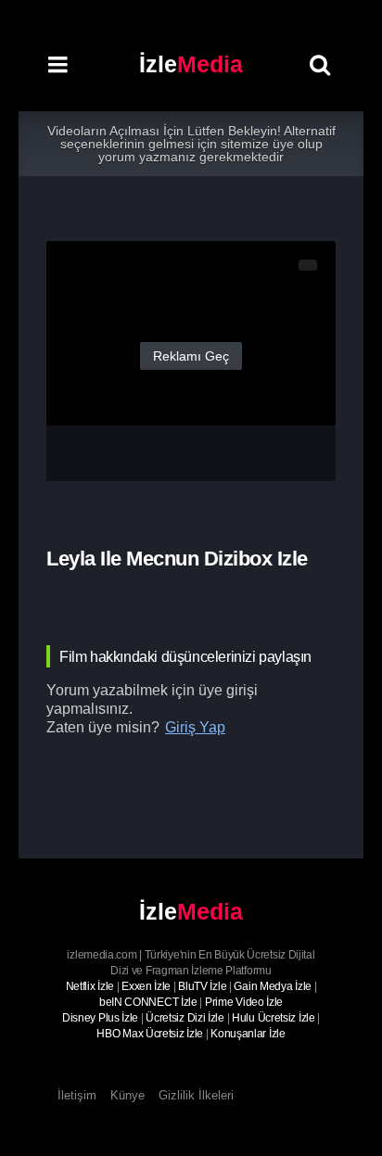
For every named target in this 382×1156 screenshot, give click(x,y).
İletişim (76, 1095)
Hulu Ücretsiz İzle (273, 1017)
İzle (191, 64)
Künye (127, 1095)
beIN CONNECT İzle (148, 1002)
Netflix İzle (90, 986)
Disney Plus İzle (100, 1017)
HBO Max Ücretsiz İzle (149, 1033)
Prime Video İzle (244, 1002)
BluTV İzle (202, 986)
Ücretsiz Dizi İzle (185, 1017)
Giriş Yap (195, 727)
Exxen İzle (146, 986)
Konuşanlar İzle (248, 1033)
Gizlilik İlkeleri (196, 1095)
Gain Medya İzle (273, 986)
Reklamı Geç (191, 356)
